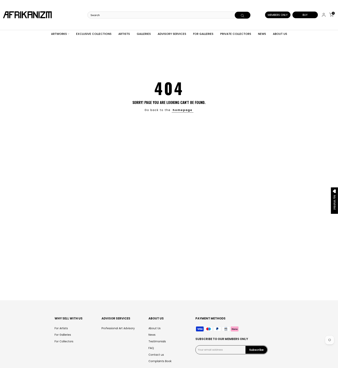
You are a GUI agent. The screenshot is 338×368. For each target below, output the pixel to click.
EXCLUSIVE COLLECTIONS (93, 34)
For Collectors (64, 341)
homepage (182, 110)
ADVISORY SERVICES (172, 34)
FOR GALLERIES (203, 34)
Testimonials (157, 341)
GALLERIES (144, 34)
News (152, 335)
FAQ (151, 348)
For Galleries (63, 335)
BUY (305, 15)
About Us (154, 328)
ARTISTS (124, 34)
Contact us (156, 355)
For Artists (61, 328)
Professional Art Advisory (118, 328)
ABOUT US (280, 34)
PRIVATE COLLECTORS (235, 34)
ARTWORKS (59, 34)
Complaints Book (160, 361)
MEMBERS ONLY (278, 15)
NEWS (262, 34)
